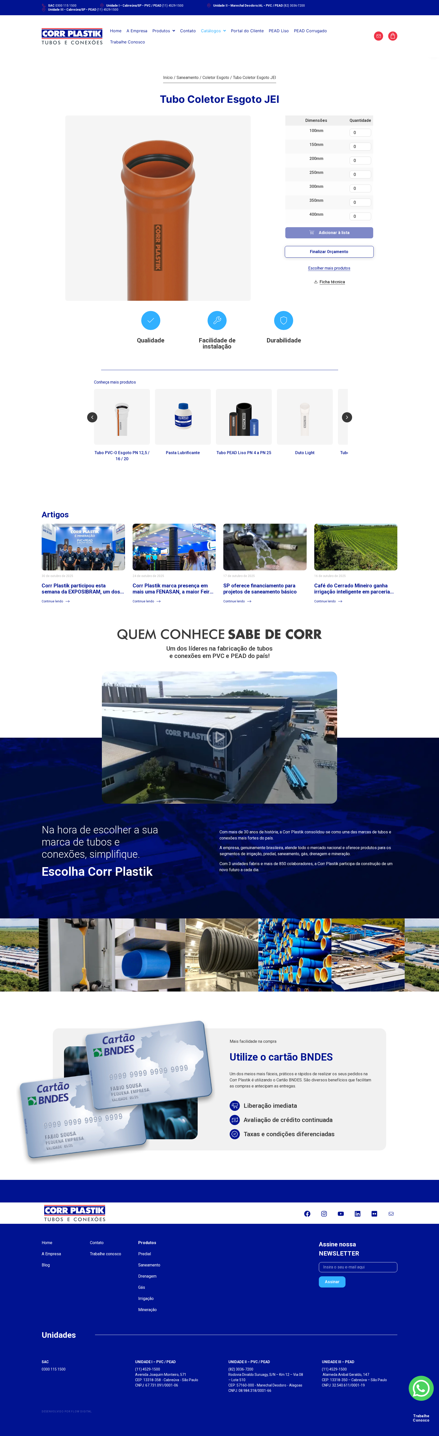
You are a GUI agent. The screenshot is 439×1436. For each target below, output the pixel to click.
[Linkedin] (357, 1213)
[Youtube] (340, 1213)
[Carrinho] (392, 36)
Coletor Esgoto (215, 77)
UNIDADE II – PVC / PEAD (249, 1362)
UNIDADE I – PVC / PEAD (155, 1362)
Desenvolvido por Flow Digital (67, 1411)
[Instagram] (324, 1213)
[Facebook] (307, 1213)
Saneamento (188, 77)
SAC (45, 1362)
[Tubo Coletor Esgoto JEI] (158, 208)
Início (168, 77)
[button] (92, 417)
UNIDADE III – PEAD (338, 1362)
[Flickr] (374, 1213)
